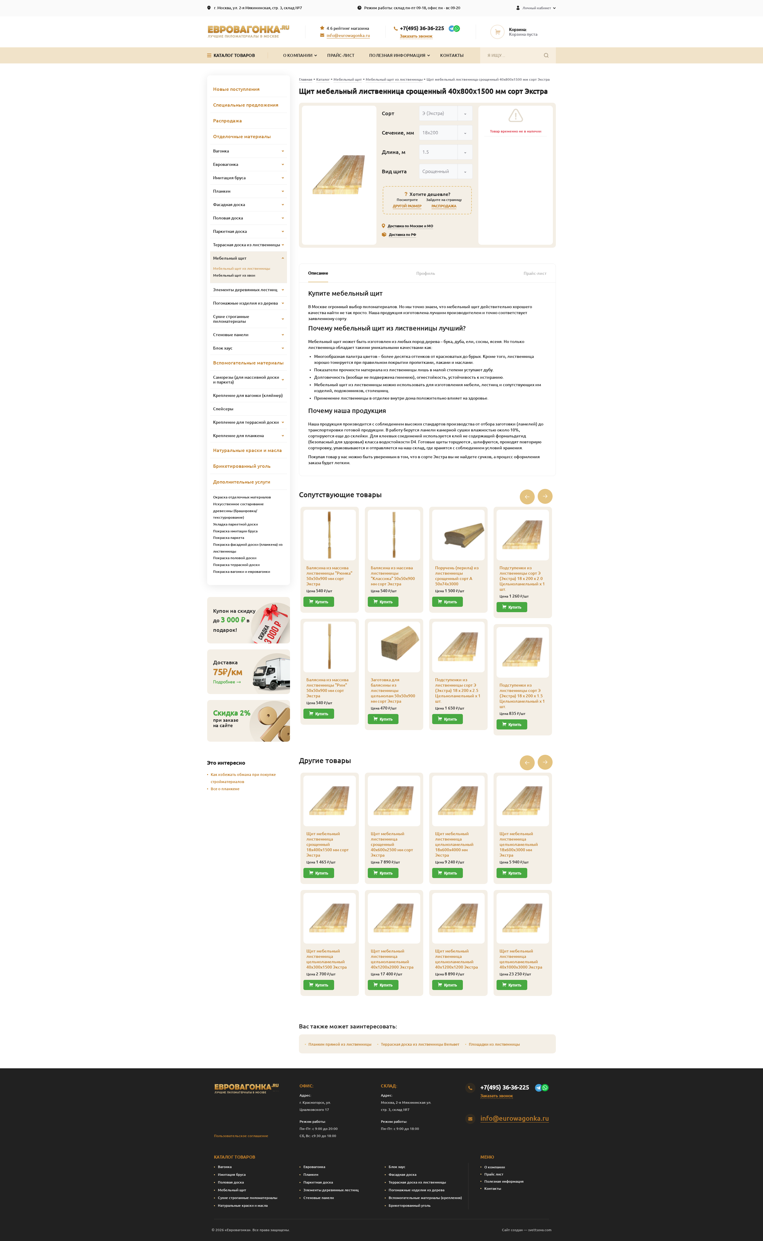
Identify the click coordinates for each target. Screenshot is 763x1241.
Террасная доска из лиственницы (417, 1182)
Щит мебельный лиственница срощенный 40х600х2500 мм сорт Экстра (392, 844)
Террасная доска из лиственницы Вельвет (420, 1044)
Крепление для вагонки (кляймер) (248, 395)
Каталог (323, 79)
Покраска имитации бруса (235, 531)
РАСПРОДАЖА (444, 206)
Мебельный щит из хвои (234, 275)
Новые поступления (236, 89)
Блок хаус (397, 1167)
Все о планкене (225, 789)
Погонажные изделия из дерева (416, 1190)
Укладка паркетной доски (235, 524)
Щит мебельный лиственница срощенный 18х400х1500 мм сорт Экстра (327, 844)
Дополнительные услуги (241, 481)
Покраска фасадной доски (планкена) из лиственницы (248, 547)
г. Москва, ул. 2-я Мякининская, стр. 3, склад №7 (258, 8)
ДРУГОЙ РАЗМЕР (407, 206)
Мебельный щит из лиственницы (394, 79)
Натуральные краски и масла (247, 450)
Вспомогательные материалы (248, 362)
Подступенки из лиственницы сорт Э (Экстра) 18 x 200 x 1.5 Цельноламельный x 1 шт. (522, 696)
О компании (494, 1167)
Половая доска (231, 1182)
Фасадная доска (402, 1174)
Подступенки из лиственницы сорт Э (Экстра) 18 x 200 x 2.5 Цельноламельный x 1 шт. (457, 690)
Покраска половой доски (234, 558)
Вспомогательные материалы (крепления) (425, 1198)
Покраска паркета (228, 538)
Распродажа (227, 120)
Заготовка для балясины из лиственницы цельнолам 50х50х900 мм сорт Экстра (393, 690)
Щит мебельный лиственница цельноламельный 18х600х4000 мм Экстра (454, 844)
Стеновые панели (318, 1198)
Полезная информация (397, 55)
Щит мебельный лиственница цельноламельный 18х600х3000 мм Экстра (519, 844)
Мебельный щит (348, 79)
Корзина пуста (523, 34)
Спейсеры (223, 408)
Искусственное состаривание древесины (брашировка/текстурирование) (238, 510)
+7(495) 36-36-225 (422, 28)
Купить (321, 602)
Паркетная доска (318, 1182)
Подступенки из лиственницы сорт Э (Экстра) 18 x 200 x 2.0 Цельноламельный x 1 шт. (522, 578)
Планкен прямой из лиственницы (339, 1044)
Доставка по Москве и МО (410, 226)
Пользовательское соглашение (241, 1136)
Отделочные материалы (242, 136)
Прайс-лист (340, 55)
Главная (305, 79)
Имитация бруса (232, 1174)
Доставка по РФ (402, 234)
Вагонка (225, 1167)
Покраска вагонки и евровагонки (241, 571)
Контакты (451, 55)
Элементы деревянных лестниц (331, 1190)
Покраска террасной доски (236, 565)
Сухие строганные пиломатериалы (247, 1198)
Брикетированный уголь (242, 466)
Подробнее (224, 681)
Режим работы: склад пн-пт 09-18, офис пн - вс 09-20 (412, 8)
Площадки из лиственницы (494, 1044)
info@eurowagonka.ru (348, 35)
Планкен (310, 1174)
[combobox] (446, 113)
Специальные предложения (245, 104)
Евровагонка (314, 1167)
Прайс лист (493, 1174)
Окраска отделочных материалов (242, 497)
